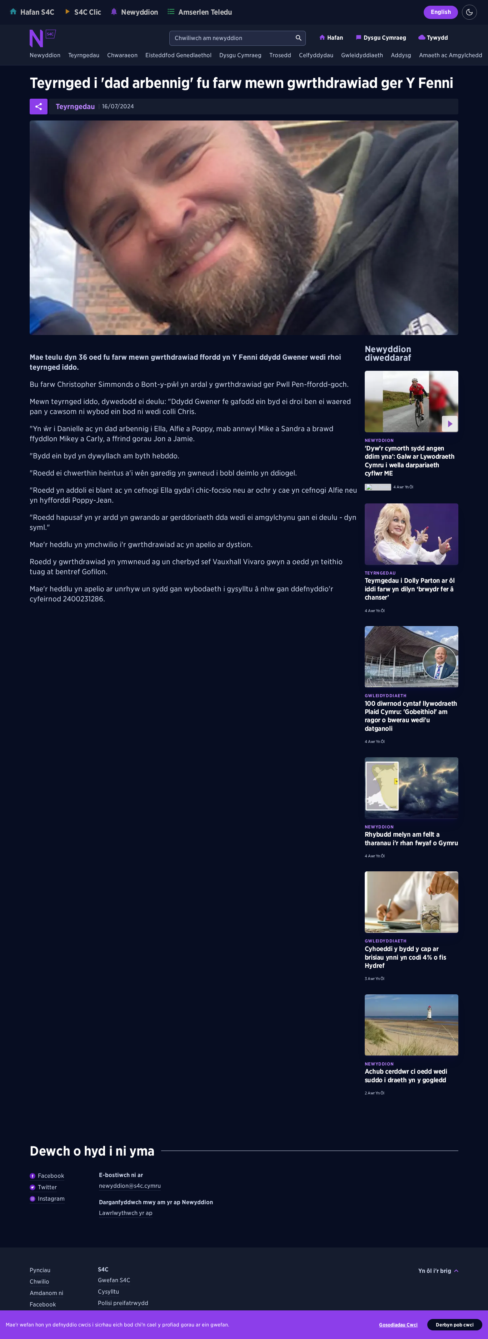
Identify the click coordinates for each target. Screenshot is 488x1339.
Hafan (335, 37)
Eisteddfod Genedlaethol (178, 56)
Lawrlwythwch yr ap (126, 1213)
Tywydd (437, 37)
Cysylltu (108, 1291)
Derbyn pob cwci (455, 1325)
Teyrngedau (83, 56)
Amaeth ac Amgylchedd (450, 56)
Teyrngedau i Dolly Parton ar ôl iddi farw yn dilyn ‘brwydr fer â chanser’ (410, 589)
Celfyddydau (316, 56)
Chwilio (39, 1281)
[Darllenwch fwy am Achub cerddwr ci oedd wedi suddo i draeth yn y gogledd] (411, 1025)
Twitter (47, 1187)
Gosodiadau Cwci (398, 1325)
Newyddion (45, 56)
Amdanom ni (46, 1293)
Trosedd (280, 56)
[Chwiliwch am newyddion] (298, 38)
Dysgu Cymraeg (385, 37)
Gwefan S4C (114, 1280)
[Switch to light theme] (469, 12)
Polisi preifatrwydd (123, 1303)
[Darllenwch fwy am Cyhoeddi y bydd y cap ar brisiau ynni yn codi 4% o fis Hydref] (411, 902)
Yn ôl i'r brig (434, 1270)
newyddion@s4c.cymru (130, 1185)
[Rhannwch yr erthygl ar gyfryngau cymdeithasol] (39, 106)
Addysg (401, 56)
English (441, 12)
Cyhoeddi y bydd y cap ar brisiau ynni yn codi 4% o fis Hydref (405, 957)
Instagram (51, 1198)
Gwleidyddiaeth (362, 56)
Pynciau (40, 1270)
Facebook (51, 1175)
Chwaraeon (122, 56)
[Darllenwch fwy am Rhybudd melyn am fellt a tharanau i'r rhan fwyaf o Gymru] (411, 788)
